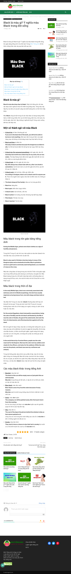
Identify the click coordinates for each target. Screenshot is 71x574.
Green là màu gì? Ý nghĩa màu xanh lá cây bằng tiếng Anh (24, 484)
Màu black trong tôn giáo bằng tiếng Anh (16, 89)
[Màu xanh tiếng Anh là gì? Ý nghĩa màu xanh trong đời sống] (9, 477)
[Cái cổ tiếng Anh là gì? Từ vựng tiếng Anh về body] (24, 461)
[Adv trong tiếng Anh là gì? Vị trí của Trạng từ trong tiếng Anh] (51, 39)
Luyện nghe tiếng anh (22, 12)
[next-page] (7, 490)
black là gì (10, 438)
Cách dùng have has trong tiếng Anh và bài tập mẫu (57, 92)
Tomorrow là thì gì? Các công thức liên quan (36, 446)
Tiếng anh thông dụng (23, 16)
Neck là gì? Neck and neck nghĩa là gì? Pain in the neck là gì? (39, 484)
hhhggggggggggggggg (54, 98)
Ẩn (21, 81)
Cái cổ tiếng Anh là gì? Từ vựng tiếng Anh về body (24, 468)
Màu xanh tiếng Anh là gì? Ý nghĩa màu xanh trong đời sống (9, 484)
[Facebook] (15, 35)
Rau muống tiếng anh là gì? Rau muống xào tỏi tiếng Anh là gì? (39, 468)
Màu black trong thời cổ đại (12, 91)
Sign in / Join (20, 1)
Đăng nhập (42, 503)
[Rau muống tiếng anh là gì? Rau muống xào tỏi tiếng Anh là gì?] (39, 461)
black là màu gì (18, 438)
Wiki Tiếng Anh (35, 44)
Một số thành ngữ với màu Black (13, 87)
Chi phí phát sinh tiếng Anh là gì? (12, 445)
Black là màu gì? (9, 85)
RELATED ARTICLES (10, 453)
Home (4, 16)
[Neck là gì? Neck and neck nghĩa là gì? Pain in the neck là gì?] (39, 477)
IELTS (30, 12)
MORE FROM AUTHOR (23, 453)
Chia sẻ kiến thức (8, 12)
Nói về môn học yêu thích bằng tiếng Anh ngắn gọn (57, 84)
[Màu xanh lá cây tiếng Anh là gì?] (9, 461)
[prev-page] (4, 490)
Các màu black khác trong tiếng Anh (14, 93)
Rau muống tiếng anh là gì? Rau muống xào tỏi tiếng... (61, 46)
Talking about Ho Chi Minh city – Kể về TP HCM (57, 69)
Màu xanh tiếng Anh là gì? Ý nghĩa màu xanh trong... (61, 55)
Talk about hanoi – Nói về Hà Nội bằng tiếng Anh (57, 99)
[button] (65, 12)
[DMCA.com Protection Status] (7, 565)
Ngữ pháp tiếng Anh (63, 15)
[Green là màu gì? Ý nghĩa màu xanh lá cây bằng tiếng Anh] (24, 477)
